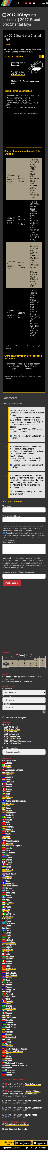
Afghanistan (10, 760)
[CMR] (3, 817)
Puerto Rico (10, 996)
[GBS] (3, 886)
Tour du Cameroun (33, 1084)
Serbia (8, 1015)
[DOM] (3, 845)
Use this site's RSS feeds (16, 1129)
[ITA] (3, 911)
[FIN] (3, 862)
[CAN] (3, 820)
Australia (9, 777)
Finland (8, 862)
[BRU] (3, 808)
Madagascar (10, 944)
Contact (42, 1148)
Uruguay (8, 1068)
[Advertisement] (24, 130)
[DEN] (3, 843)
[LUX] (3, 942)
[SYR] (3, 1039)
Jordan (8, 921)
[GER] (3, 869)
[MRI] (3, 959)
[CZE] (3, 841)
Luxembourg (10, 942)
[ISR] (3, 909)
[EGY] (3, 850)
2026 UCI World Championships (17, 741)
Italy (7, 911)
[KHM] (3, 815)
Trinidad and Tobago (14, 1051)
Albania (8, 763)
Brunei (8, 808)
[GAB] (3, 867)
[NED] (3, 973)
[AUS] (3, 777)
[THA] (3, 1046)
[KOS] (3, 930)
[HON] (3, 890)
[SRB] (3, 1015)
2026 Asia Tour (10, 731)
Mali (7, 951)
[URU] (3, 1068)
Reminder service (12, 677)
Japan (8, 918)
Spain (7, 1029)
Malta (7, 954)
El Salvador (10, 853)
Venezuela (10, 1072)
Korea (7, 928)
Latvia (8, 935)
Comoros (9, 829)
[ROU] (3, 1001)
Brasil (7, 805)
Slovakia (9, 1020)
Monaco (8, 963)
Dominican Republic (13, 845)
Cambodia (9, 815)
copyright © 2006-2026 (11, 1148)
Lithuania (9, 940)
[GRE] (3, 876)
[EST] (3, 857)
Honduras (9, 890)
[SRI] (3, 1032)
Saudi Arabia (10, 1008)
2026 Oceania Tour (12, 736)
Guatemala (9, 883)
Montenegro (10, 968)
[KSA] (3, 1008)
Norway (8, 977)
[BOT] (3, 803)
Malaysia (9, 949)
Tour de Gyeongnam (33, 1108)
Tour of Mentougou (33, 1101)
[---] (3, 1049)
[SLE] (3, 1018)
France (8, 864)
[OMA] (3, 980)
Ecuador (8, 848)
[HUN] (3, 895)
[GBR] (3, 874)
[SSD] (3, 1027)
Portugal (9, 994)
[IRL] (3, 907)
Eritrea (8, 855)
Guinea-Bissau (11, 886)
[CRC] (3, 831)
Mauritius (9, 959)
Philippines (10, 989)
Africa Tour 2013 (18, 74)
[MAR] (3, 970)
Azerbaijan (9, 782)
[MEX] (3, 961)
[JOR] (3, 921)
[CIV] (3, 914)
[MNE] (3, 968)
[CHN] (3, 824)
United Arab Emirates (14, 1063)
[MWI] (3, 947)
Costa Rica (10, 831)
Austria (8, 779)
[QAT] (3, 999)
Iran (7, 904)
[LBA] (3, 937)
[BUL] (3, 810)
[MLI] (3, 951)
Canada (8, 820)
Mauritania (9, 956)
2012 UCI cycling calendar (19, 17)
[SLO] (3, 1022)
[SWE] (3, 1034)
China (7, 824)
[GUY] (3, 888)
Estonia (8, 857)
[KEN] (3, 926)
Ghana (8, 871)
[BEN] (3, 794)
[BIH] (3, 801)
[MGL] (3, 966)
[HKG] (3, 893)
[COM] (3, 829)
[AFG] (3, 760)
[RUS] (3, 1003)
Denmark (9, 843)
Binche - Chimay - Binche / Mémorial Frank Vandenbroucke (21, 1092)
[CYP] (3, 838)
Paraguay (9, 987)
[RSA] (3, 1025)
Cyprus (8, 838)
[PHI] (3, 989)
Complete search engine (15, 717)
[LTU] (3, 940)
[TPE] (3, 1042)
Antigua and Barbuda (14, 770)
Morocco (9, 970)
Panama (8, 985)
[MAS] (3, 949)
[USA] (3, 1065)
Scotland (9, 1010)
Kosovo (8, 930)
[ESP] (3, 1029)
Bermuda (9, 796)
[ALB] (3, 763)
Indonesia (9, 902)
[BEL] (3, 789)
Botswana (9, 803)
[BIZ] (3, 791)
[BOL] (3, 798)
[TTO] (3, 1051)
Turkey (8, 1056)
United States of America (16, 1065)
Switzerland (10, 1037)
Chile (7, 822)
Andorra (8, 767)
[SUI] (3, 1037)
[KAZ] (3, 923)
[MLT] (3, 954)
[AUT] (3, 779)
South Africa (10, 1025)
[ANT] (3, 770)
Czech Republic (12, 841)
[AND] (3, 767)
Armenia (8, 774)
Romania (9, 1001)
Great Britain (10, 874)
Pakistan (9, 982)
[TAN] (3, 1044)
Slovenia (9, 1022)
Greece (8, 876)
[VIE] (3, 1075)
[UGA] (3, 1058)
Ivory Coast (10, 914)
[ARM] (3, 774)
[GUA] (3, 883)
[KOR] (3, 928)
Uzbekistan (10, 1070)
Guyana (8, 888)
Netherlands (10, 973)
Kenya (8, 926)
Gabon (8, 867)
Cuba (7, 836)
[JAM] (3, 916)
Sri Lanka (9, 1032)
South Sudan (10, 1027)
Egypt (7, 850)
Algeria (8, 765)
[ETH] (3, 860)
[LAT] (3, 935)
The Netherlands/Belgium (16, 1049)
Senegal (8, 1013)
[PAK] (3, 982)
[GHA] (3, 871)
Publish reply (11, 583)
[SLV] (3, 853)
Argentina (9, 772)
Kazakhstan (10, 923)
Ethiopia (8, 860)
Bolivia (8, 798)
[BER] (3, 796)
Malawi (8, 947)
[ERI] (3, 855)
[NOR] (3, 977)
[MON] (3, 963)
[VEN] (3, 1072)
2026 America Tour (12, 729)
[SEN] (3, 1013)
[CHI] (3, 822)
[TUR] (3, 1056)
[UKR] (3, 1061)
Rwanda (8, 1006)
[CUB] (3, 836)
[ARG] (3, 772)
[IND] (3, 900)
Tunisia (8, 1053)
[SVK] (3, 1020)
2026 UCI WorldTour (12, 743)
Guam (7, 881)
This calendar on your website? (18, 681)
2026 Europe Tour (11, 734)
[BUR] (3, 813)
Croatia (8, 834)
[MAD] (3, 944)
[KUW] (3, 933)
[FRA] (3, 864)
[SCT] (3, 1010)
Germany (9, 869)
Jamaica (9, 916)
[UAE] (3, 1063)
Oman (7, 980)
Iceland (8, 897)
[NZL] (3, 975)
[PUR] (3, 996)
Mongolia (9, 966)
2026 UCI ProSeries (12, 739)
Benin (7, 794)
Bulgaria (8, 810)
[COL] (3, 827)
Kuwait (8, 933)
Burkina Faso (10, 813)
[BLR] (3, 786)
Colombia (9, 827)
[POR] (3, 994)
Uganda (8, 1058)
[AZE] (3, 782)
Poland (8, 992)
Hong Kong (10, 893)
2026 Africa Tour (11, 727)
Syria (7, 1039)
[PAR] (3, 987)
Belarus (8, 786)
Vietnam (8, 1075)
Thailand (9, 1046)
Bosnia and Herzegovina (15, 801)
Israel (7, 909)
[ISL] (3, 897)
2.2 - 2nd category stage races (25, 82)
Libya (7, 937)
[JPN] (3, 918)
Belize (8, 791)
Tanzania (9, 1044)
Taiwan (8, 1042)
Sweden (8, 1034)
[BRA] (3, 805)
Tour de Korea (31, 1115)
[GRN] (3, 878)
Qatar (7, 999)
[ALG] (3, 765)
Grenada (8, 878)
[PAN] (3, 985)
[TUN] (3, 1053)
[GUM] (3, 881)
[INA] (3, 902)
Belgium (8, 789)
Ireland (8, 907)
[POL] (3, 992)
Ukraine (8, 1061)
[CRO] (3, 834)
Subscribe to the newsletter (17, 1124)
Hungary (8, 895)
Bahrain (8, 784)
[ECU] (3, 848)
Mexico (8, 961)
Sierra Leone (10, 1018)
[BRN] (3, 784)
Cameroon (15, 65)
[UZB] (3, 1070)
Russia (8, 1003)
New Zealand (11, 975)
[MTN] (3, 956)
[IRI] (3, 904)
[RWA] (3, 1006)
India (7, 900)
